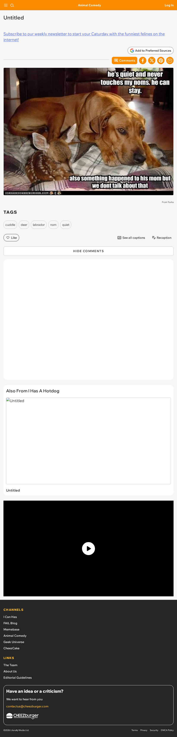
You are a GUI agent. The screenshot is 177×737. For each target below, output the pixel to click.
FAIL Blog (10, 623)
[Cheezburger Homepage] (88, 716)
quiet (65, 225)
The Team (10, 665)
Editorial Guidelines (17, 678)
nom (53, 225)
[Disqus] (88, 322)
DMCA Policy (167, 730)
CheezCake (11, 648)
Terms (134, 730)
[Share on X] (151, 60)
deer (24, 225)
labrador (39, 225)
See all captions (133, 238)
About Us (10, 671)
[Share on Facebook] (142, 60)
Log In (169, 5)
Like (14, 238)
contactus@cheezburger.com (27, 706)
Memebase (11, 629)
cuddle (10, 225)
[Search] (12, 5)
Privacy (143, 730)
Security (154, 730)
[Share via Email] (170, 60)
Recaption (164, 238)
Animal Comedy (89, 5)
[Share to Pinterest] (160, 60)
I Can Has (10, 617)
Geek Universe (13, 642)
